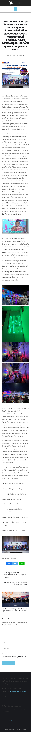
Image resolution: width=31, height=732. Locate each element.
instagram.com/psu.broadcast (17, 696)
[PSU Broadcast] (15, 2)
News (15, 16)
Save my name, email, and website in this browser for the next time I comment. (14, 656)
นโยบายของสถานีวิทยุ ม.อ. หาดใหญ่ (12, 721)
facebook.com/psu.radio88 (18, 691)
